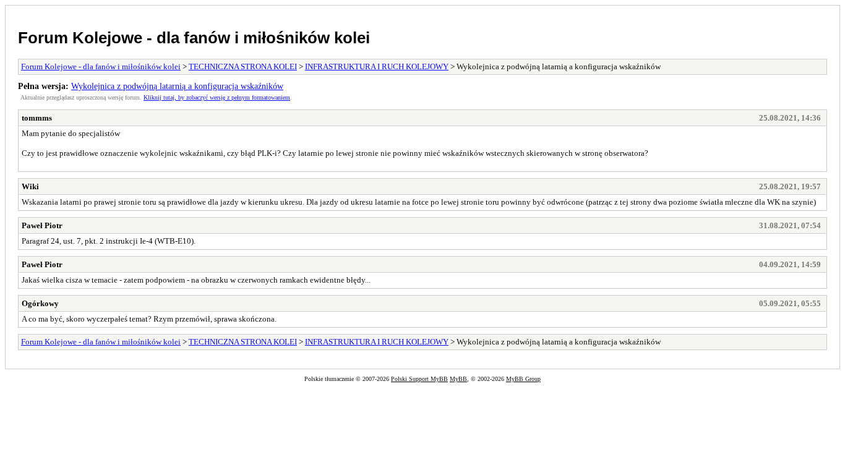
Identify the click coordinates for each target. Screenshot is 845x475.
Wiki (30, 186)
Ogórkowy (40, 303)
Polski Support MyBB (419, 378)
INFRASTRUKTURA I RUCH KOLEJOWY (376, 66)
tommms (37, 117)
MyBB (458, 378)
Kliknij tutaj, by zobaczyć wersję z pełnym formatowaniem (217, 97)
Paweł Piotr (42, 225)
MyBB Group (523, 378)
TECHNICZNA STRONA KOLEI (243, 66)
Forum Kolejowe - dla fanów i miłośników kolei (194, 37)
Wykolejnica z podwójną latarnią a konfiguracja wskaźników (177, 86)
